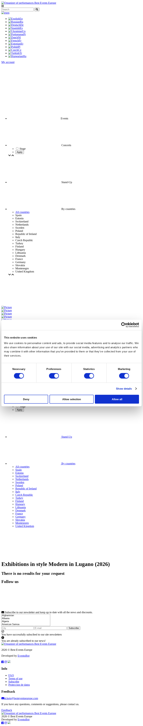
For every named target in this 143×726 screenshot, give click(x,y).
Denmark (20, 510)
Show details (124, 388)
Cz (19, 49)
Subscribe (74, 628)
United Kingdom (24, 526)
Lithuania (20, 507)
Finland (19, 501)
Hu (24, 56)
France (19, 513)
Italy (17, 491)
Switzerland (21, 476)
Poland (19, 485)
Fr (20, 40)
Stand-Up (66, 436)
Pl (19, 46)
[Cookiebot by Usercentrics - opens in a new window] (123, 325)
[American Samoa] (26, 624)
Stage (23, 406)
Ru (21, 21)
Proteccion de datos (19, 684)
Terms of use (15, 678)
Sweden (19, 482)
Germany (20, 516)
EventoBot (23, 655)
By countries (68, 463)
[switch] (54, 376)
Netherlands (22, 479)
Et (22, 43)
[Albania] (26, 618)
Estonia (19, 472)
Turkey (19, 497)
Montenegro (22, 522)
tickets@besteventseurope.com (21, 698)
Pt (24, 34)
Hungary (20, 504)
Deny (26, 399)
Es (21, 28)
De (22, 24)
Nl (19, 37)
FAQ (11, 675)
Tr (21, 53)
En (21, 18)
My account (7, 62)
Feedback (6, 710)
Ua (23, 31)
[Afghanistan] (26, 615)
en (8, 12)
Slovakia (20, 519)
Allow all (117, 399)
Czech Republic (24, 494)
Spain (18, 469)
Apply (19, 152)
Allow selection (71, 399)
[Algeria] (26, 621)
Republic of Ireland (26, 488)
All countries (22, 212)
